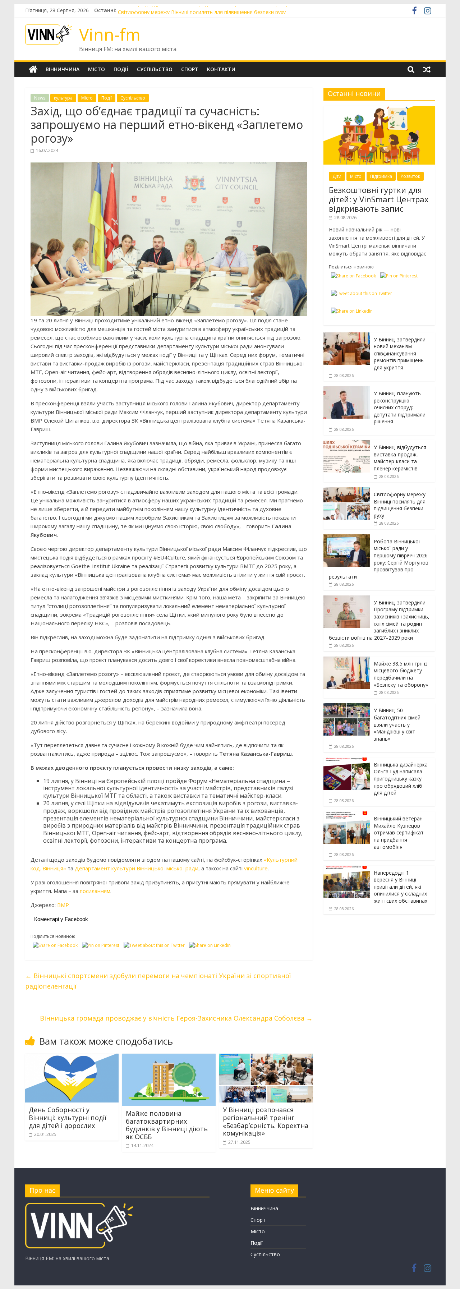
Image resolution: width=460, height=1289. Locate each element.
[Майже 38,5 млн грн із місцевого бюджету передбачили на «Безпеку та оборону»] (346, 660)
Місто (96, 69)
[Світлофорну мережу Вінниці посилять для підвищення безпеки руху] (346, 491)
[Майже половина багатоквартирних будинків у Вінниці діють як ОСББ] (169, 1058)
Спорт (189, 69)
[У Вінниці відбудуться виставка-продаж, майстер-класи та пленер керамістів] (346, 444)
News (39, 98)
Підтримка (381, 176)
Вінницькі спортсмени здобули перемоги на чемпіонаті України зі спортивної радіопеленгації (158, 980)
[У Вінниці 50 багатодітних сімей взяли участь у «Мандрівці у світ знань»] (346, 707)
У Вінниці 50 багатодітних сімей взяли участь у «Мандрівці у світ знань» (397, 724)
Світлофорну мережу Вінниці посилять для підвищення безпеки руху (400, 505)
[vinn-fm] (79, 1206)
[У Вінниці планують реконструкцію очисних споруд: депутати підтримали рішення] (346, 390)
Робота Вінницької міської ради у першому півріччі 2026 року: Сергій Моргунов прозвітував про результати (378, 559)
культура (63, 98)
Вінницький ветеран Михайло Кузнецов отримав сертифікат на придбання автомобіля (399, 832)
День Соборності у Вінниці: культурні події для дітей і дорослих (67, 1117)
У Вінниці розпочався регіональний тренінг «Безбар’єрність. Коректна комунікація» (265, 1121)
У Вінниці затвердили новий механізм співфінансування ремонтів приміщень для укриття (400, 353)
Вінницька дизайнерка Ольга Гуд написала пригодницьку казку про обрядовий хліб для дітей (401, 778)
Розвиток (410, 176)
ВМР (63, 904)
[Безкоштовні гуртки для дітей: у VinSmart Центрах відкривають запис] (379, 109)
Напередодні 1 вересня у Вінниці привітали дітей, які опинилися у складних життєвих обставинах (400, 886)
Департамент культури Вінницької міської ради (136, 868)
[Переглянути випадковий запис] (427, 69)
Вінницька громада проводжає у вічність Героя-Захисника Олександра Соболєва (176, 1018)
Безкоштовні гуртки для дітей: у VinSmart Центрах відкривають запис (379, 199)
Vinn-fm (110, 34)
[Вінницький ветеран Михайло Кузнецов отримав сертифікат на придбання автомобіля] (346, 815)
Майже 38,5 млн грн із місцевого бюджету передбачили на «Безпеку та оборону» (401, 674)
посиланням (95, 890)
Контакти (221, 69)
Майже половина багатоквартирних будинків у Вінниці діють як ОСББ (167, 1125)
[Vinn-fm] (33, 69)
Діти (336, 176)
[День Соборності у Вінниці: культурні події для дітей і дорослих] (72, 1058)
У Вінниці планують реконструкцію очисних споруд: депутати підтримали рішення (400, 407)
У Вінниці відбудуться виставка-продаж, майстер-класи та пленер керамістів (212, 10)
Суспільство (154, 69)
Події (121, 69)
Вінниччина (62, 69)
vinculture (256, 868)
